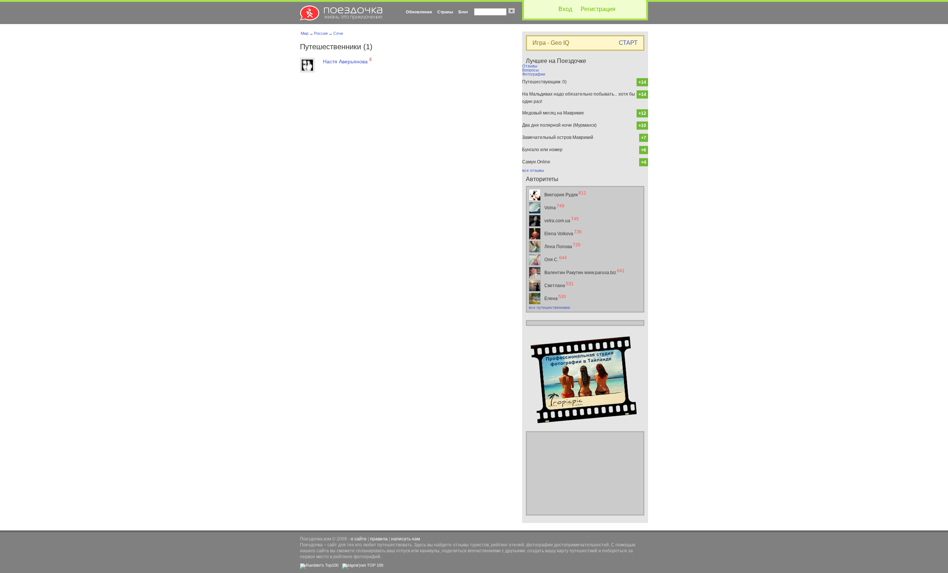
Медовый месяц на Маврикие (553, 113)
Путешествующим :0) (544, 81)
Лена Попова (562, 245)
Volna (554, 206)
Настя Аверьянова (347, 61)
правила (379, 539)
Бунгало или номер (542, 149)
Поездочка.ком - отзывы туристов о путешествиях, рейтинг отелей (341, 13)
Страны (445, 12)
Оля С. (555, 258)
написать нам (405, 539)
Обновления (419, 12)
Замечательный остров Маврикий (557, 137)
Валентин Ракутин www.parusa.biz (584, 271)
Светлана (559, 284)
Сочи (338, 33)
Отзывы (529, 66)
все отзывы (533, 170)
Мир (304, 33)
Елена (555, 297)
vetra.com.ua (561, 219)
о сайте (359, 539)
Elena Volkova (563, 232)
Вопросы (530, 70)
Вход (565, 9)
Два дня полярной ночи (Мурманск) (559, 125)
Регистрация (598, 9)
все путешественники (549, 307)
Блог (463, 12)
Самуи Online (536, 161)
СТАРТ (628, 43)
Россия (321, 33)
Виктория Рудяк (565, 193)
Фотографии (533, 74)
